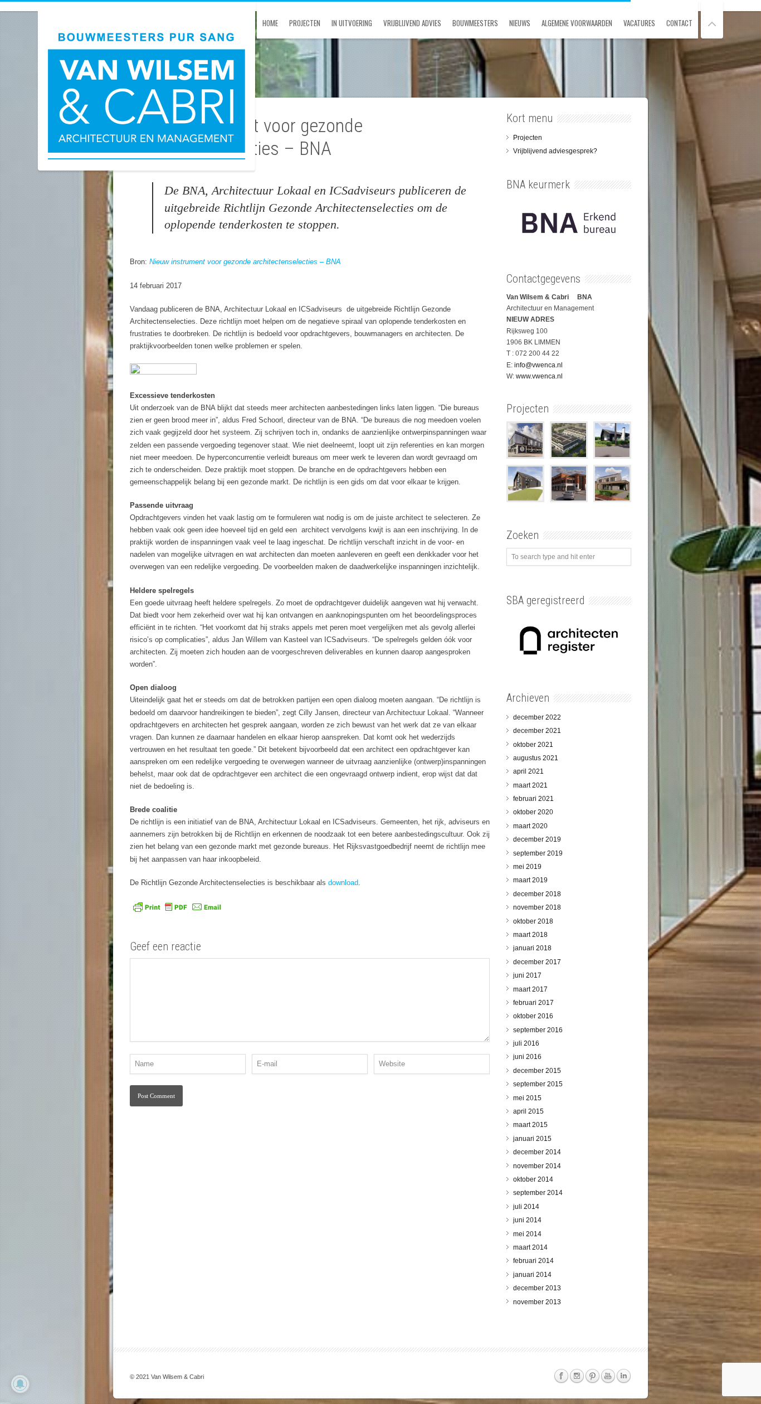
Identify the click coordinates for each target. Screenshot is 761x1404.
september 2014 (538, 1193)
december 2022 (537, 717)
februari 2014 (533, 1261)
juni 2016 (527, 1057)
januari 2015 (532, 1139)
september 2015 (538, 1084)
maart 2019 (530, 880)
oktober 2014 (533, 1179)
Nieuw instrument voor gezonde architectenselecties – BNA (245, 262)
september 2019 (538, 853)
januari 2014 (532, 1275)
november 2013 (537, 1302)
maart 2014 (530, 1247)
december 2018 (537, 894)
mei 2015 (527, 1098)
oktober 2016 (533, 1016)
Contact (679, 22)
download (343, 882)
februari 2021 (533, 799)
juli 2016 (526, 1043)
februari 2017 (533, 1003)
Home (270, 22)
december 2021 (537, 731)
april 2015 (528, 1111)
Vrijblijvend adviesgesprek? (555, 151)
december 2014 (537, 1152)
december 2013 (537, 1288)
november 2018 (537, 907)
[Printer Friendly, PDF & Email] (177, 911)
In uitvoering (351, 22)
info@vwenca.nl (538, 365)
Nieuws (519, 22)
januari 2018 (532, 948)
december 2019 (537, 839)
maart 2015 (530, 1125)
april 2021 (528, 771)
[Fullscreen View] (712, 19)
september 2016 (538, 1030)
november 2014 (537, 1166)
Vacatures (639, 22)
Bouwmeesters (475, 22)
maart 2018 (530, 935)
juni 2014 (527, 1220)
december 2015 (537, 1071)
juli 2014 (526, 1207)
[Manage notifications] (20, 1384)
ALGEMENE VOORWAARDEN (577, 22)
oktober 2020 (533, 812)
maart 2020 (530, 826)
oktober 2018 (533, 921)
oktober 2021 (533, 745)
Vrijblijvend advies (412, 22)
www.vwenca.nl (539, 376)
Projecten (304, 22)
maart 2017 (530, 989)
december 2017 (537, 962)
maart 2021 (530, 785)
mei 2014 (527, 1234)
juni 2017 (527, 975)
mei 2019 (527, 867)
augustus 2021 (535, 758)
